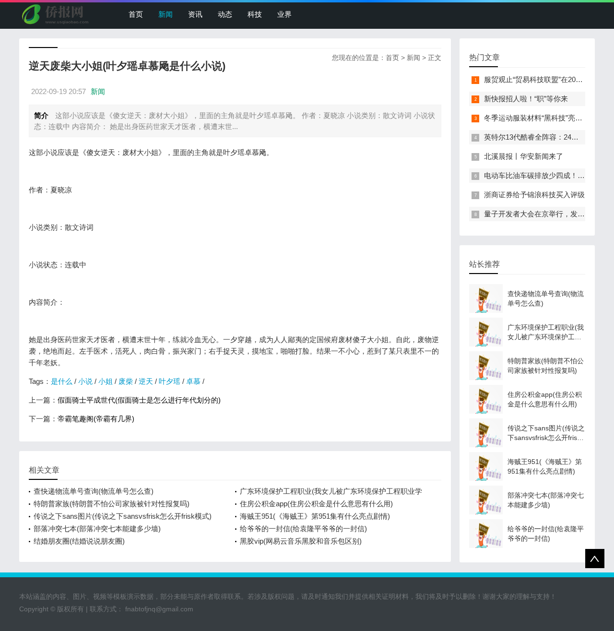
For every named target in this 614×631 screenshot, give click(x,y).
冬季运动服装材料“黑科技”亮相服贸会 (544, 118)
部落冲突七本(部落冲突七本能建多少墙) (97, 528)
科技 (255, 14)
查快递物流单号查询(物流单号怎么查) (94, 491)
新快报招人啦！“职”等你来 (526, 99)
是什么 (61, 381)
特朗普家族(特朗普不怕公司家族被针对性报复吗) (111, 504)
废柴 (125, 381)
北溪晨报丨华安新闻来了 (523, 156)
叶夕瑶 (169, 381)
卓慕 (193, 381)
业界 (284, 14)
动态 (225, 14)
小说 (85, 381)
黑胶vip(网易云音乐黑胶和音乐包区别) (301, 541)
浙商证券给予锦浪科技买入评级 (534, 194)
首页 (136, 14)
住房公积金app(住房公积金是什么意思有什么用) (316, 504)
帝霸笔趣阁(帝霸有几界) (96, 419)
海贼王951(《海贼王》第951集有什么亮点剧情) (315, 516)
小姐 (105, 381)
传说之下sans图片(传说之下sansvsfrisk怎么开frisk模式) (123, 516)
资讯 (195, 14)
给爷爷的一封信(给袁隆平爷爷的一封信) (303, 528)
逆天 (146, 381)
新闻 (165, 14)
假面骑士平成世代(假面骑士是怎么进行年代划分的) (139, 400)
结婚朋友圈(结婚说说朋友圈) (79, 541)
